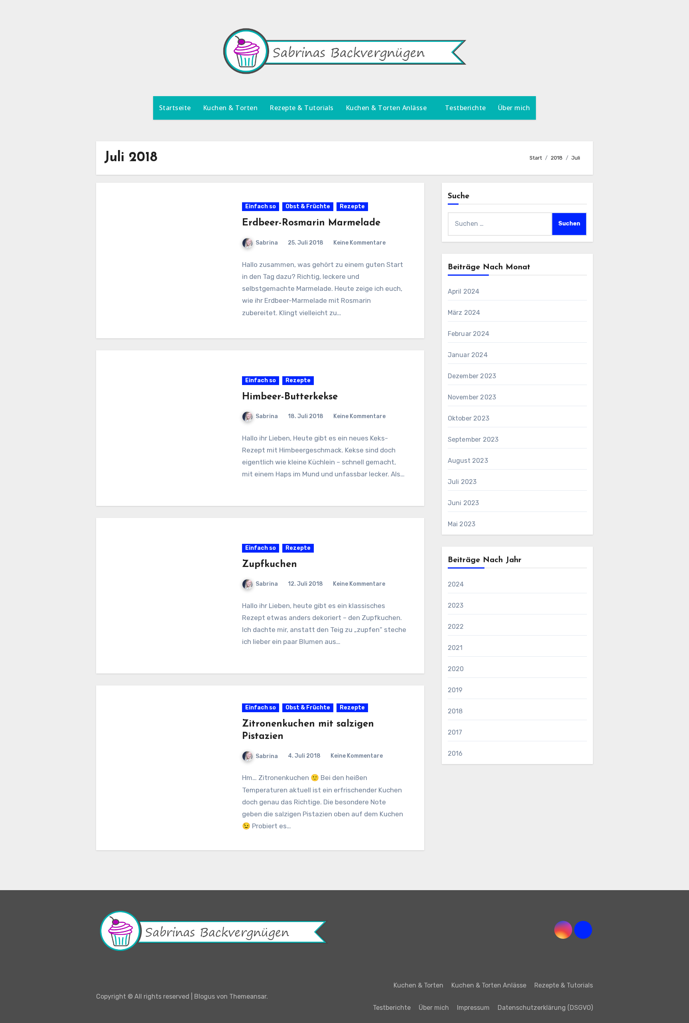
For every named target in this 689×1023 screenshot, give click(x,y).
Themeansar (247, 996)
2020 (456, 669)
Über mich (514, 107)
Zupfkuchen (269, 564)
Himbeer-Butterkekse (290, 397)
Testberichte (465, 107)
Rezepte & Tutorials (302, 107)
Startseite (175, 107)
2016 (455, 753)
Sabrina (267, 242)
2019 (455, 690)
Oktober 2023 (468, 418)
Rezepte (352, 206)
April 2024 (464, 291)
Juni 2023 (463, 503)
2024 (456, 584)
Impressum (473, 1007)
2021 (455, 648)
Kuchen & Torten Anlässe (387, 107)
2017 (455, 732)
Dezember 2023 (472, 376)
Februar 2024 (468, 334)
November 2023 (472, 397)
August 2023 (468, 460)
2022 (456, 626)
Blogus (204, 996)
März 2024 (464, 312)
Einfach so (260, 206)
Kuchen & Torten (230, 107)
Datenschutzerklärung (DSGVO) (545, 1007)
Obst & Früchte (307, 206)
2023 (456, 605)
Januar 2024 (468, 355)
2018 (455, 711)
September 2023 (473, 439)
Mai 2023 (462, 524)
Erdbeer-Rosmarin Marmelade (311, 223)
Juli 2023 (462, 482)
